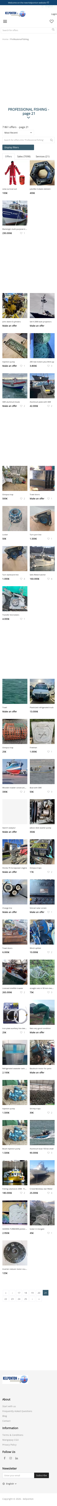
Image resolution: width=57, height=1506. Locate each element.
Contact (6, 1420)
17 (19, 1292)
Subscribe (41, 1475)
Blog (4, 1415)
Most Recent (11, 132)
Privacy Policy (9, 1444)
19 (32, 1292)
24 (19, 1298)
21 (45, 1292)
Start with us (9, 1406)
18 (25, 1292)
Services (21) (42, 156)
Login (54, 14)
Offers (8, 156)
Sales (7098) (23, 156)
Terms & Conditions (12, 1434)
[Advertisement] (28, 76)
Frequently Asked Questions (17, 1411)
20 (39, 1292)
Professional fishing (19, 39)
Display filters (11, 147)
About (6, 1399)
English (49, 6)
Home (5, 39)
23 (12, 1298)
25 (25, 1298)
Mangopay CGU (10, 1439)
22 (5, 1298)
